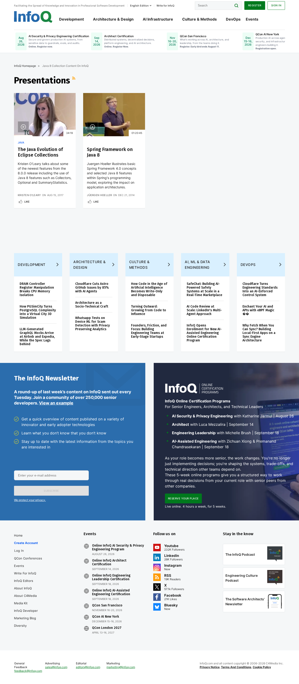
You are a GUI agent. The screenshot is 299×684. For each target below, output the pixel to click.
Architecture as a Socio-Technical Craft (91, 304)
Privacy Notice (210, 667)
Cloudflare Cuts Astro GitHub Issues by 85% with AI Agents (92, 287)
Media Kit (21, 603)
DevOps (233, 19)
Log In (19, 550)
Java (21, 142)
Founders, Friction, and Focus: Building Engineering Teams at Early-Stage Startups (149, 331)
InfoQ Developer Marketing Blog (26, 614)
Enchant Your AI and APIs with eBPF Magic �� (258, 310)
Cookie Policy (262, 667)
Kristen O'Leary (29, 195)
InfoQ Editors (23, 581)
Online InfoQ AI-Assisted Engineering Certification (111, 592)
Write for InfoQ (25, 573)
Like (27, 201)
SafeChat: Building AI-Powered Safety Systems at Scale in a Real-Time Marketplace (204, 289)
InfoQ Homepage (25, 66)
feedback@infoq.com (28, 671)
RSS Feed (74, 80)
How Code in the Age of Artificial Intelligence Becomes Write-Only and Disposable (149, 289)
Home (18, 535)
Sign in (276, 5)
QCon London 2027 (106, 628)
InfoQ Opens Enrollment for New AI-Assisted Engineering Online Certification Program (204, 332)
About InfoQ (23, 588)
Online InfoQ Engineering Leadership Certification (111, 577)
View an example (56, 403)
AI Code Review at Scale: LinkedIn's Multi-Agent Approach (204, 310)
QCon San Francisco (107, 605)
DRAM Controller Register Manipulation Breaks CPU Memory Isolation (37, 289)
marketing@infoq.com (121, 667)
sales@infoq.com (56, 667)
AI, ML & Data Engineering (197, 265)
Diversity (20, 625)
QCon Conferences (28, 558)
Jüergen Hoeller (99, 195)
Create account (26, 543)
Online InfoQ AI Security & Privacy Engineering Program (118, 547)
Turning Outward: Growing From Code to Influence (148, 310)
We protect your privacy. (30, 500)
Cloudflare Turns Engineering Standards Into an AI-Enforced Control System (260, 289)
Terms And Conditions (236, 667)
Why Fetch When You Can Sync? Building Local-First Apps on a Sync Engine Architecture (258, 332)
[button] (51, 491)
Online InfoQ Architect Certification (109, 562)
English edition (139, 5)
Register (254, 5)
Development (71, 19)
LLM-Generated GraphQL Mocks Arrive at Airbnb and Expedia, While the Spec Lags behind (37, 336)
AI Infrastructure (158, 19)
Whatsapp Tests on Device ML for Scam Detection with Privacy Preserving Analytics (92, 323)
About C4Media (25, 596)
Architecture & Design (113, 19)
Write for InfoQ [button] (165, 5)
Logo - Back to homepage (33, 17)
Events (252, 19)
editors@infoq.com (88, 667)
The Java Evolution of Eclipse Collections (40, 152)
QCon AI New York (105, 617)
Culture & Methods (199, 19)
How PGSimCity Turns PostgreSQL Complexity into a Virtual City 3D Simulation (38, 312)
